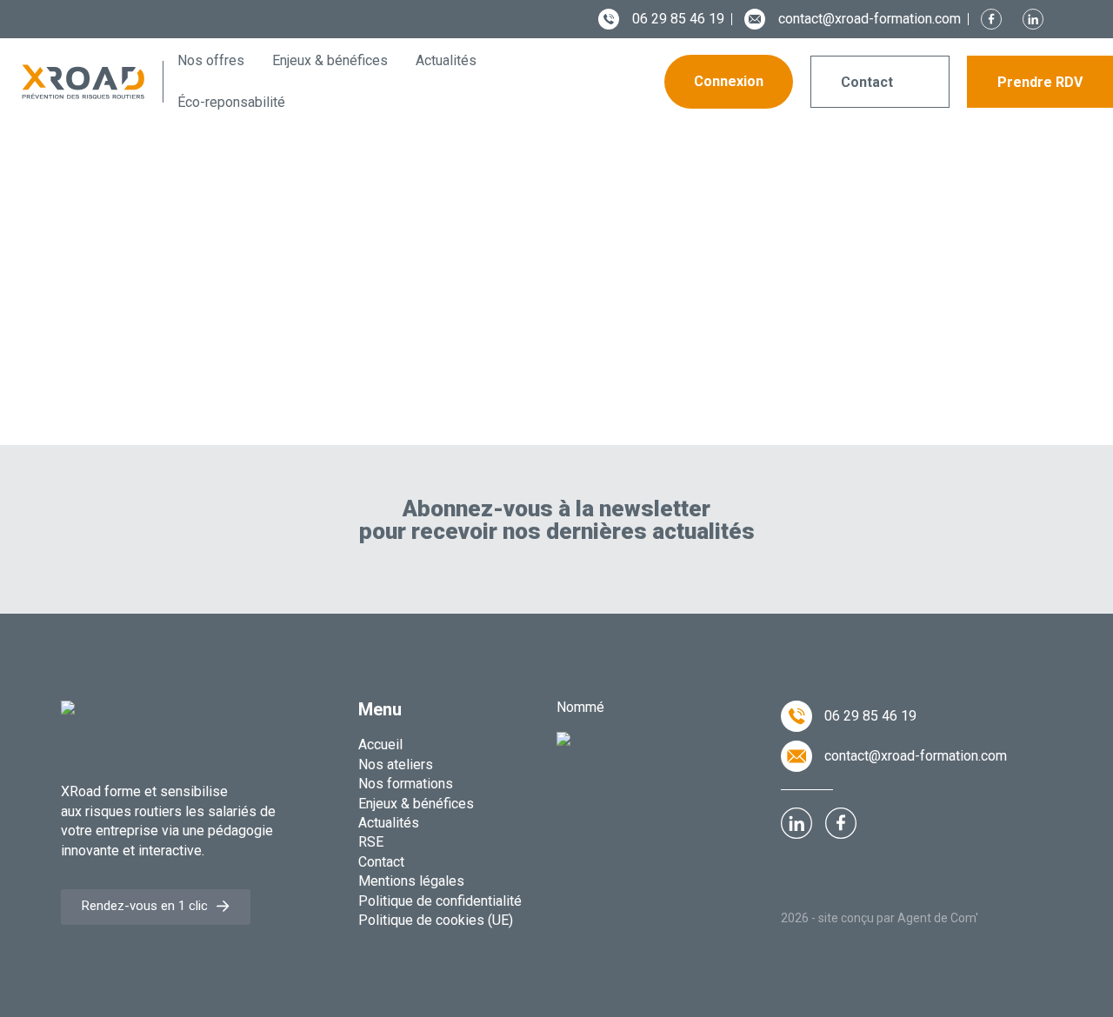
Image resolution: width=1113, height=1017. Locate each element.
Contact (381, 862)
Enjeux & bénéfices (416, 803)
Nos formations (405, 783)
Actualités (388, 822)
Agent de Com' (937, 918)
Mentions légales (411, 881)
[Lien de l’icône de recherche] (623, 82)
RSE (370, 842)
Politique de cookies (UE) (435, 920)
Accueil (380, 744)
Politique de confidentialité (440, 901)
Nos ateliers (395, 764)
